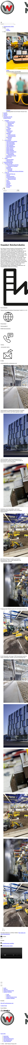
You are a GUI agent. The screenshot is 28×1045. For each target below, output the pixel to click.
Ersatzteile (8, 167)
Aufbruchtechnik (11, 134)
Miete (6, 158)
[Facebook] (4, 1011)
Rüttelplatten (10, 125)
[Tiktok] (9, 1011)
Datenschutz (6, 1037)
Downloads (9, 185)
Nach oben (3, 1033)
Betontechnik (11, 123)
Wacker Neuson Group (8, 990)
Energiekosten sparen (11, 155)
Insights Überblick (7, 991)
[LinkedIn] (8, 1011)
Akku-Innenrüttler (10, 142)
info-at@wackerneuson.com (7, 1003)
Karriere (5, 115)
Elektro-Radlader (10, 150)
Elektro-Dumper (10, 153)
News (7, 180)
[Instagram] (3, 1011)
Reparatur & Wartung (13, 166)
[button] (7, 116)
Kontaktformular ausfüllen (8, 943)
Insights (8, 181)
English (5, 118)
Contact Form (4, 1005)
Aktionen (8, 183)
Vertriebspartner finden (8, 26)
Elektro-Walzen (9, 147)
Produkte (7, 120)
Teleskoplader (9, 131)
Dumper (9, 132)
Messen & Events (12, 179)
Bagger (9, 128)
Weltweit (5, 114)
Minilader (8, 133)
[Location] (1, 1011)
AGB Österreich (7, 1041)
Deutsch (9, 118)
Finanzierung (9, 168)
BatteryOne (9, 157)
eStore (7, 29)
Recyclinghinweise (7, 1040)
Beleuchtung (9, 137)
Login (4, 988)
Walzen (8, 127)
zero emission (8, 140)
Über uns (7, 172)
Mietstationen (9, 160)
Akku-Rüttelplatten (10, 146)
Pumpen (9, 138)
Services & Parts (8, 163)
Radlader (8, 129)
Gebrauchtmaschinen (8, 162)
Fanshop (8, 30)
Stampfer (10, 124)
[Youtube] (6, 1011)
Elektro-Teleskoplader (11, 151)
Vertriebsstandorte (10, 176)
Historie (8, 175)
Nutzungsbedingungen (8, 1038)
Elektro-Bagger (9, 149)
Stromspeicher (11, 154)
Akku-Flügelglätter (10, 144)
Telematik (10, 170)
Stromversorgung (12, 136)
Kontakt (5, 112)
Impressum (5, 1036)
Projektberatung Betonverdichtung (15, 171)
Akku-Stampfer (9, 145)
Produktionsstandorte (11, 177)
